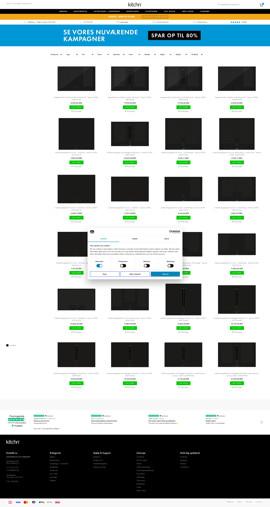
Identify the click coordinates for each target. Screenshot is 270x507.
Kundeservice (27, 3)
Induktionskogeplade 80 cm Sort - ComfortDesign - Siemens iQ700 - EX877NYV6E (237, 209)
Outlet (139, 487)
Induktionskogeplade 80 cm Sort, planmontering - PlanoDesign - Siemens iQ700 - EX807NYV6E (183, 264)
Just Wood (53, 474)
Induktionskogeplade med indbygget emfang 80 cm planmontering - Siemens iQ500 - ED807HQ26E (183, 374)
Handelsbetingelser (100, 464)
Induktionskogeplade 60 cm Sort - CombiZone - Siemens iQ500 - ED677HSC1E (76, 153)
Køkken (52, 457)
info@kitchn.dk (14, 470)
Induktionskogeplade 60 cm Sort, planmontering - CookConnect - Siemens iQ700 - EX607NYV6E (237, 153)
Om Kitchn (140, 457)
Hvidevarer (54, 470)
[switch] (123, 265)
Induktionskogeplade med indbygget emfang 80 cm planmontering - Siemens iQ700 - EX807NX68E (237, 374)
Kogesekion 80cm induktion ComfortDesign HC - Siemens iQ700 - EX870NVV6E (237, 98)
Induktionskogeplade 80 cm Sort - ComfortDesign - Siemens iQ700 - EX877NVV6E (183, 209)
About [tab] (166, 239)
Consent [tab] (103, 239)
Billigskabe (230, 502)
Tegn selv (9, 3)
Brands (139, 464)
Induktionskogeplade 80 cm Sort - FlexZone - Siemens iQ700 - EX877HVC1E (76, 264)
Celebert (239, 502)
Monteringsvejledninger (145, 470)
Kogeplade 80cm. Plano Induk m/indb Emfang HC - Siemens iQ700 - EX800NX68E (183, 98)
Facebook (183, 457)
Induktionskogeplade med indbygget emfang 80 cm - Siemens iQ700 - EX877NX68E (130, 153)
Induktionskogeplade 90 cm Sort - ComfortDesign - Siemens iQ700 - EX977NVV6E (237, 264)
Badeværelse (54, 460)
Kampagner (141, 484)
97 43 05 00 (88, 22)
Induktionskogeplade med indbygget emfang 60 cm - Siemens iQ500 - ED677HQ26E (183, 319)
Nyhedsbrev (184, 467)
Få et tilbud (17, 3)
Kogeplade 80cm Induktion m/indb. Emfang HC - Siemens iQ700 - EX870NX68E (130, 98)
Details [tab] (135, 239)
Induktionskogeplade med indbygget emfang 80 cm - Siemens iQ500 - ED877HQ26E (130, 374)
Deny (105, 274)
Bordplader (54, 467)
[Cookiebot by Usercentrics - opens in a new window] (171, 231)
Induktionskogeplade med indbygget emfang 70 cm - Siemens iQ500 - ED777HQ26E (237, 319)
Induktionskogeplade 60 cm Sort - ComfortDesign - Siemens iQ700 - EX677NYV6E (183, 153)
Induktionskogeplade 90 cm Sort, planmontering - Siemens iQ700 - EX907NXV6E (130, 319)
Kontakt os (97, 457)
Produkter (12, 345)
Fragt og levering (99, 467)
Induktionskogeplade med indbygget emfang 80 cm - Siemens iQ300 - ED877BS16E (76, 374)
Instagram (183, 460)
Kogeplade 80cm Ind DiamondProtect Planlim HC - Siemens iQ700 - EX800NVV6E (76, 98)
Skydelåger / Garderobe (59, 464)
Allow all (165, 274)
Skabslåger (141, 477)
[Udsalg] (135, 35)
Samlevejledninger (143, 467)
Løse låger (53, 477)
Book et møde (142, 460)
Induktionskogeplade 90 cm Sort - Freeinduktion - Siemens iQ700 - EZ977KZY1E (76, 319)
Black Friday (141, 490)
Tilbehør (53, 480)
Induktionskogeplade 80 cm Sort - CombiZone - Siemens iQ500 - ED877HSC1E (130, 209)
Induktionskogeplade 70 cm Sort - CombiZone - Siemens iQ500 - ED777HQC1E (76, 209)
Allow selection (135, 274)
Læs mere (76, 107)
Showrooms (141, 480)
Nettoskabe (248, 502)
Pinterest (183, 464)
